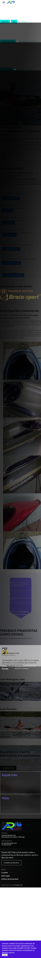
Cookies (4, 873)
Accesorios (6, 788)
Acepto (5, 955)
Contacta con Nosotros (11, 863)
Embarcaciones (9, 779)
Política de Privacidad (9, 879)
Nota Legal (5, 876)
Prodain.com (18, 885)
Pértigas (6, 785)
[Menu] (4, 2)
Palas (4, 782)
